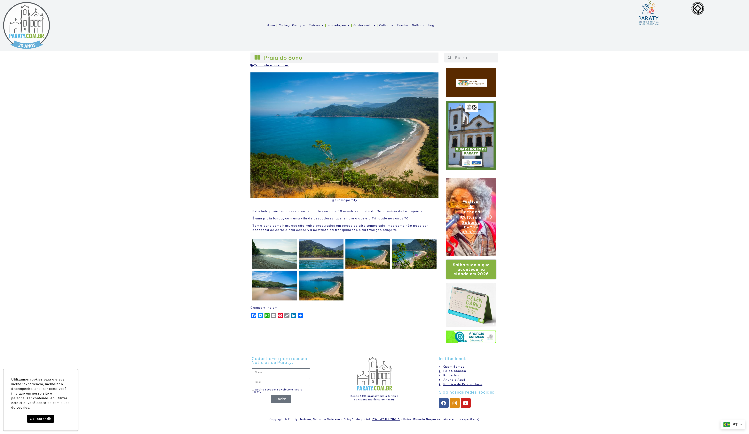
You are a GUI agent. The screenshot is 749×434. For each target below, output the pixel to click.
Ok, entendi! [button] (40, 419)
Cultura (384, 25)
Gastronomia (362, 25)
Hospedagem (336, 25)
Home (271, 25)
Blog (431, 25)
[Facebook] (444, 403)
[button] (450, 216)
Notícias (418, 25)
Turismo (314, 25)
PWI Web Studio (386, 419)
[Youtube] (466, 403)
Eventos (402, 25)
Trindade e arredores (271, 65)
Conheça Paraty (290, 25)
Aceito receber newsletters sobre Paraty (277, 390)
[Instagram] (455, 403)
